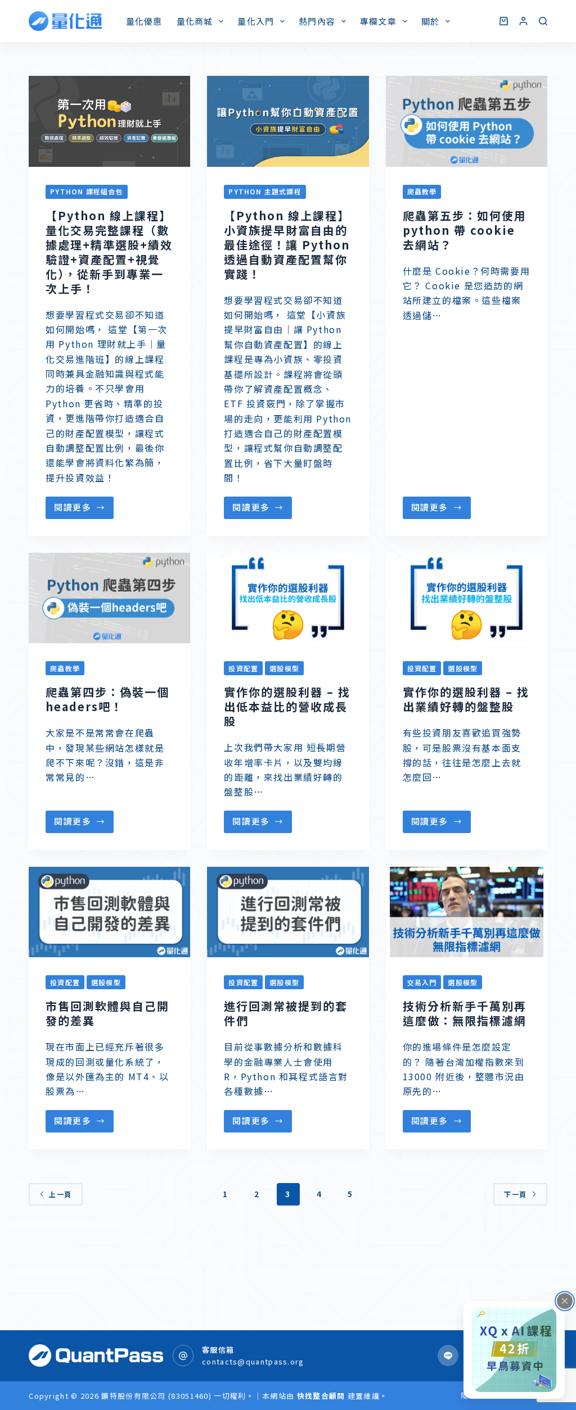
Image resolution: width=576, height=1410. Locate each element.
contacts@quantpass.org (253, 1361)
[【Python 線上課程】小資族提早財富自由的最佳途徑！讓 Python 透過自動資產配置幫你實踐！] (287, 121)
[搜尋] (543, 21)
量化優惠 (144, 21)
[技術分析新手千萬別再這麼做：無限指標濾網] (466, 912)
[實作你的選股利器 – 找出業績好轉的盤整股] (466, 598)
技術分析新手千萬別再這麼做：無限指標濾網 (464, 1013)
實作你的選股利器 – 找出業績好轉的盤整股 (466, 699)
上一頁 (60, 1194)
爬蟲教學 (422, 191)
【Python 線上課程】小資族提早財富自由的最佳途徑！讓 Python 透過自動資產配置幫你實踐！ (287, 244)
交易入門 (422, 982)
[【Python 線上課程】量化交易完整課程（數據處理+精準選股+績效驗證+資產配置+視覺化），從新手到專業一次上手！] (109, 121)
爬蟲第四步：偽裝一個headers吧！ (107, 699)
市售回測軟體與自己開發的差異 (107, 1013)
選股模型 (284, 668)
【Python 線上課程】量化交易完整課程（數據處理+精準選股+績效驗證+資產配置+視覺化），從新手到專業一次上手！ (109, 252)
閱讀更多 (72, 507)
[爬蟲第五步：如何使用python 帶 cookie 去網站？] (466, 121)
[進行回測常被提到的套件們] (287, 912)
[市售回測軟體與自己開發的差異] (109, 912)
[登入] (523, 21)
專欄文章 (378, 21)
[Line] (448, 1355)
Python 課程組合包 (86, 191)
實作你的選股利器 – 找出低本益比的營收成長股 (287, 706)
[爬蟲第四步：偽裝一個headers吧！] (109, 598)
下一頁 (515, 1194)
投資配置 (243, 668)
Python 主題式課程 (264, 191)
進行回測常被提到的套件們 (286, 1013)
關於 (430, 21)
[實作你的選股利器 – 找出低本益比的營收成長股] (287, 598)
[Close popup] (565, 1301)
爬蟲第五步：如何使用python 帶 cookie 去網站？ (464, 230)
